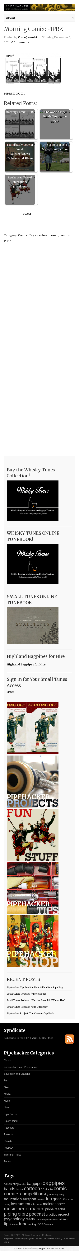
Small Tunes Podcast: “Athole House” (27, 993)
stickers (63, 1219)
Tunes (7, 1161)
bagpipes (53, 1183)
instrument (20, 1204)
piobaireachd (55, 1209)
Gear (6, 1087)
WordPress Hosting (53, 1238)
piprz (8, 240)
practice (51, 1214)
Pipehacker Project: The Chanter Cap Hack (30, 1013)
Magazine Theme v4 (13, 1238)
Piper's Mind (10, 1121)
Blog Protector (45, 1248)
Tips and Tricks (12, 1154)
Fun (6, 1080)
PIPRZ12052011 (14, 93)
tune (23, 1223)
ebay (61, 1194)
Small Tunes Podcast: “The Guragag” (27, 1007)
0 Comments (20, 42)
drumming (53, 1194)
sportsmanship (51, 1219)
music (10, 1208)
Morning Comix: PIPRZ (20, 112)
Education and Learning (17, 1073)
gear (57, 1199)
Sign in (10, 692)
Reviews (8, 1147)
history (7, 1204)
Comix (22, 235)
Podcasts (9, 1127)
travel (15, 1224)
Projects (8, 1134)
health (70, 1199)
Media (7, 1094)
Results (8, 1141)
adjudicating (11, 1184)
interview (36, 1204)
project (63, 1214)
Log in (6, 1242)
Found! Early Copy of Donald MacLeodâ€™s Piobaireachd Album (20, 151)
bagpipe (34, 1183)
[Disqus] (39, 298)
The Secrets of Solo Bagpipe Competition (54, 147)
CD (42, 1189)
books (19, 1189)
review (40, 1219)
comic (54, 235)
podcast (37, 1214)
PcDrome (59, 1248)
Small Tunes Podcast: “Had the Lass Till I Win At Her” (36, 1000)
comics (64, 235)
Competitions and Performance (21, 1067)
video (41, 1224)
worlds (49, 1224)
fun (49, 1198)
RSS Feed (69, 1238)
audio (22, 1184)
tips (7, 1223)
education (13, 1199)
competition (31, 1193)
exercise (41, 1199)
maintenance (54, 1204)
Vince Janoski (27, 37)
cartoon (43, 235)
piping (10, 1214)
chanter (49, 1189)
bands (9, 1188)
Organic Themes (34, 1238)
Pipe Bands (10, 1114)
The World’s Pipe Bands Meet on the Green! (55, 116)
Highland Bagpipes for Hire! (26, 664)
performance (30, 1208)
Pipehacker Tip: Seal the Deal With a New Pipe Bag (35, 987)
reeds (30, 1219)
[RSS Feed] (69, 1042)
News (7, 1107)
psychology (14, 1219)
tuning (32, 1224)
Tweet (27, 213)
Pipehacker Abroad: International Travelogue (20, 182)
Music (7, 1100)
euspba (29, 1199)
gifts (64, 1199)
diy (46, 1194)
